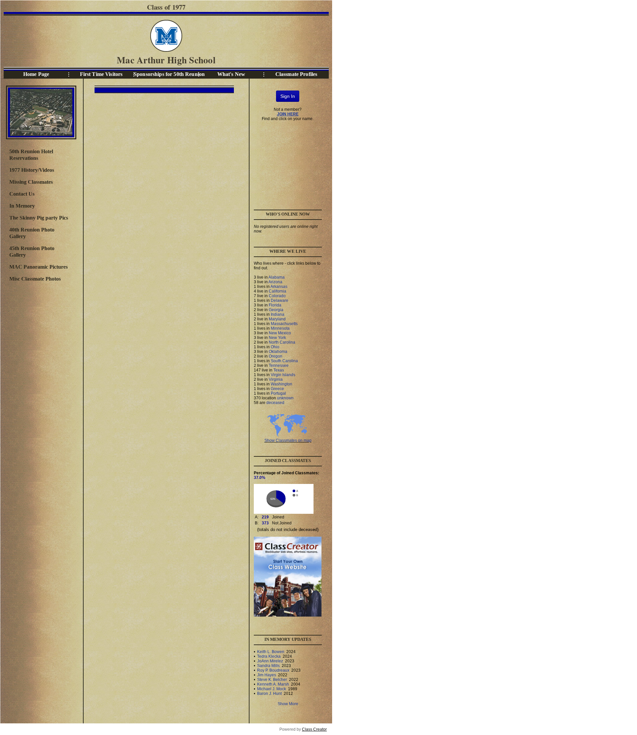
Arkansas (278, 286)
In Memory (22, 206)
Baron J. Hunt (269, 693)
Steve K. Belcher (272, 679)
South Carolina (284, 361)
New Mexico (280, 333)
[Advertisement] (40, 394)
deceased (275, 402)
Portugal (278, 393)
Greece (277, 388)
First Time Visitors (101, 74)
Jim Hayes (266, 675)
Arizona (275, 282)
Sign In (287, 96)
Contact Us (22, 194)
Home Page (36, 74)
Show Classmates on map (288, 440)
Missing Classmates (31, 182)
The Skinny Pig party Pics (38, 218)
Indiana (277, 314)
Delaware (279, 300)
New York (277, 337)
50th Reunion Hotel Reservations (31, 155)
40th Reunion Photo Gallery (31, 233)
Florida (275, 305)
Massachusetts (284, 323)
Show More (288, 704)
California (277, 291)
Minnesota (280, 328)
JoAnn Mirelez (270, 661)
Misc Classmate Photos (35, 279)
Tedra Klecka (269, 656)
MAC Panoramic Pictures (38, 267)
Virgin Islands (283, 374)
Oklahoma (278, 351)
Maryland (277, 319)
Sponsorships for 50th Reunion (166, 74)
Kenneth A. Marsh (273, 684)
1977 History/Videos (31, 170)
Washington (281, 384)
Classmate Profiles (296, 74)
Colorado (277, 296)
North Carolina (282, 342)
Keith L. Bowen (270, 651)
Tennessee (279, 365)
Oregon (275, 356)
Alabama (276, 277)
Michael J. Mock (271, 689)
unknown (285, 398)
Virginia (276, 379)
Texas (278, 370)
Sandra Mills (268, 665)
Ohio (275, 347)
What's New (231, 74)
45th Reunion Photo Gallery (31, 251)
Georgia (276, 309)
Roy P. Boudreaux (273, 670)
